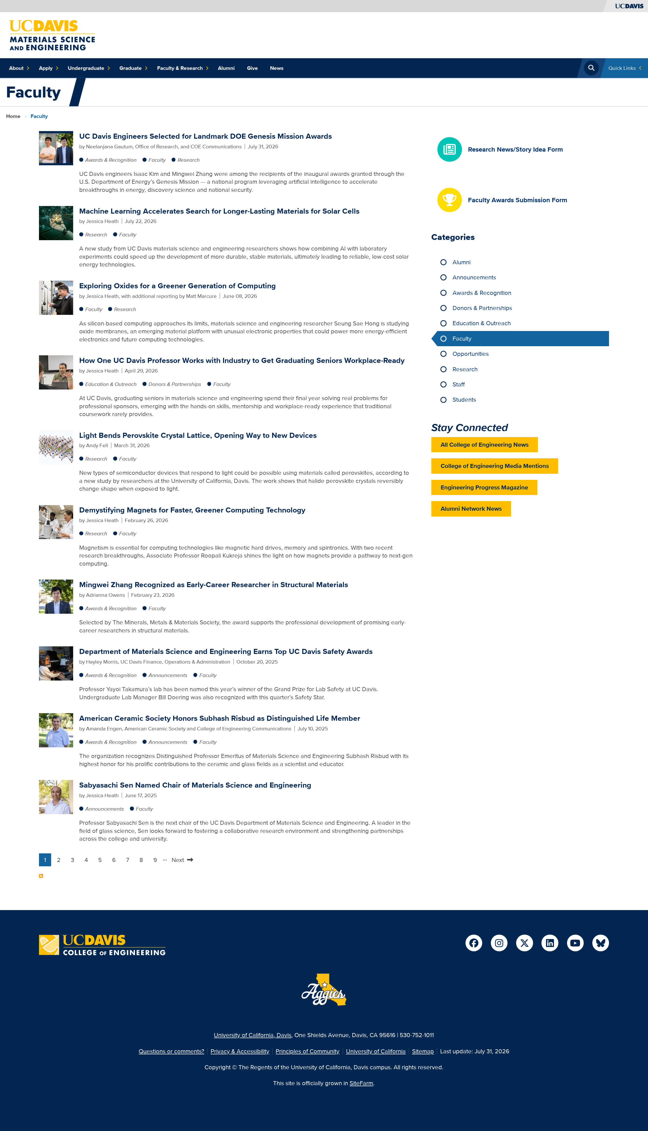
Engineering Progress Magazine (484, 487)
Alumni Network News (471, 508)
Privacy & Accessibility (240, 1051)
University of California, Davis (252, 1035)
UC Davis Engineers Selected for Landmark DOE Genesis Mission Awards (205, 136)
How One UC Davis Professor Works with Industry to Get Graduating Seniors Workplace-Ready (241, 360)
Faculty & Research (180, 68)
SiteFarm (361, 1083)
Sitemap (423, 1051)
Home (13, 116)
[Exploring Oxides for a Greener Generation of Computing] (56, 297)
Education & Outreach (111, 384)
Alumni (226, 68)
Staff (459, 384)
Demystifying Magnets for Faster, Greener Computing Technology (192, 510)
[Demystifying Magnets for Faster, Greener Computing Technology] (56, 521)
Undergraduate (86, 68)
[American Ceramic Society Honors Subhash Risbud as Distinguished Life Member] (56, 729)
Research (189, 160)
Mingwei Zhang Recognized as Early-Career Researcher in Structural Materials (213, 584)
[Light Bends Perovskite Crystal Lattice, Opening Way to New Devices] (56, 446)
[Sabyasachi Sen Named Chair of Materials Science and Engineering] (56, 796)
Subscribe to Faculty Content (41, 876)
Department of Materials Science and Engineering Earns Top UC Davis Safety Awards (226, 651)
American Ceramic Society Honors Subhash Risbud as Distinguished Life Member (219, 718)
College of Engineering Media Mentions (495, 465)
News (277, 68)
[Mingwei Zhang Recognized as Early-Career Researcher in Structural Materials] (56, 596)
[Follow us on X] (524, 943)
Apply (46, 68)
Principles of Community (307, 1051)
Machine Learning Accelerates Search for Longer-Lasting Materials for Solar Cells (219, 211)
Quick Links (622, 68)
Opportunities (471, 353)
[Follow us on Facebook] (473, 943)
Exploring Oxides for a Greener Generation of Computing (177, 285)
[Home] (52, 34)
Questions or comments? (171, 1051)
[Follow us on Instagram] (499, 943)
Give (252, 68)
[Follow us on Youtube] (575, 943)
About (16, 68)
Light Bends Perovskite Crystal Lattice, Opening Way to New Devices (198, 435)
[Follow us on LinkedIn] (549, 943)
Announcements (168, 675)
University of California (376, 1051)
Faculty (157, 160)
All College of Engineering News (485, 444)
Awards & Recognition (111, 160)
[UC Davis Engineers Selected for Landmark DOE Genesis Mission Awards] (56, 147)
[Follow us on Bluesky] (600, 943)
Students (464, 399)
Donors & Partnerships (175, 384)
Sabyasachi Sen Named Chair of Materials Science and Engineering (195, 785)
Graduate (130, 68)
